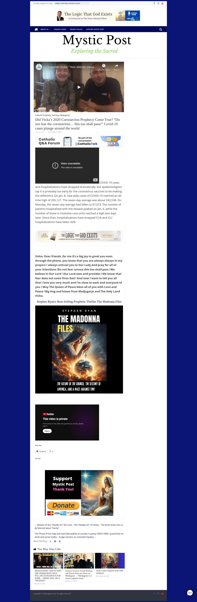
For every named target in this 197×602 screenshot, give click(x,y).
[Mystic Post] (36, 29)
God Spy (55, 115)
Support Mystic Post (95, 29)
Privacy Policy (76, 29)
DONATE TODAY (60, 29)
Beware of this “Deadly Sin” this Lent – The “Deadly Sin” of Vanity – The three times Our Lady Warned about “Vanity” (79, 526)
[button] (190, 594)
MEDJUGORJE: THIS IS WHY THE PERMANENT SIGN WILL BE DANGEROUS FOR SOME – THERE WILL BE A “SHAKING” (48, 576)
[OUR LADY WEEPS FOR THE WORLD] (110, 554)
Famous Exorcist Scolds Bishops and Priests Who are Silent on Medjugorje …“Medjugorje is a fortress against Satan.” (79, 574)
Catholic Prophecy (43, 115)
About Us (44, 29)
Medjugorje (65, 115)
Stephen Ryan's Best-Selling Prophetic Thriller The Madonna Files (79, 301)
